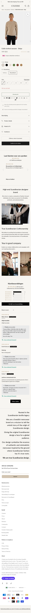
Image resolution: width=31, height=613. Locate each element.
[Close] (28, 280)
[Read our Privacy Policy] (26, 328)
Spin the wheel (15, 331)
